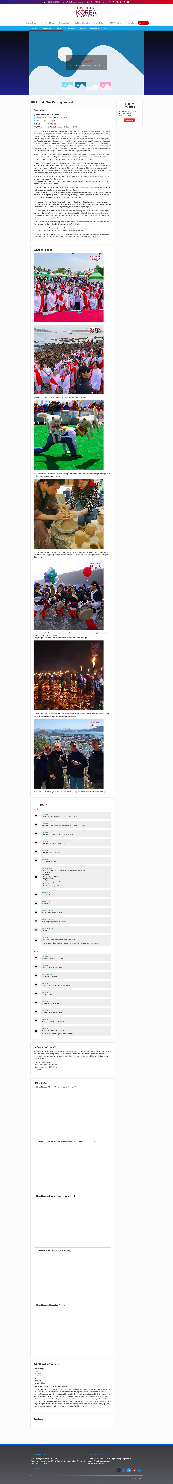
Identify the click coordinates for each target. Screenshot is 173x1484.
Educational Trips (47, 23)
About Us (35, 1469)
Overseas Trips (64, 23)
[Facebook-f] (109, 2)
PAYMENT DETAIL (70, 28)
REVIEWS (106, 28)
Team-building (100, 23)
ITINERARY (58, 28)
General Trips (31, 23)
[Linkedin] (124, 2)
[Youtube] (121, 2)
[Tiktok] (128, 2)
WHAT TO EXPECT (46, 28)
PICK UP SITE (82, 28)
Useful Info (129, 23)
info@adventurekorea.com (102, 1461)
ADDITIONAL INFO (95, 28)
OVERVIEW (34, 28)
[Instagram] (117, 2)
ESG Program (115, 23)
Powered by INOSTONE (135, 1479)
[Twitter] (113, 2)
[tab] (67, 86)
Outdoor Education (82, 23)
